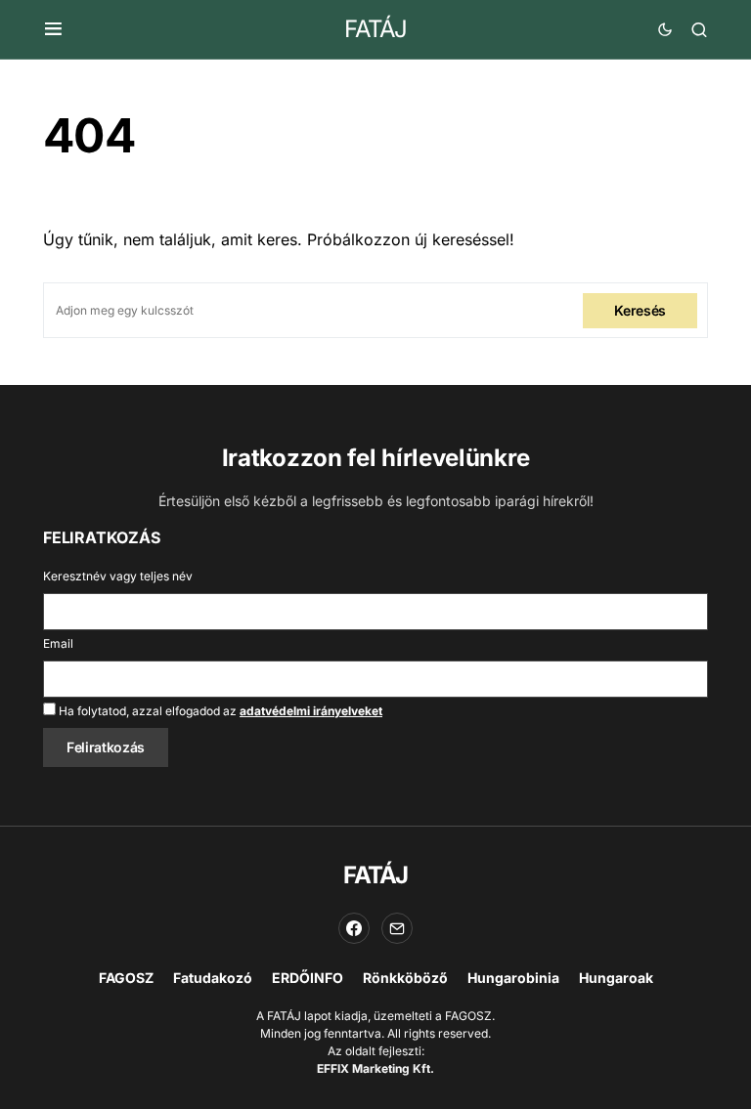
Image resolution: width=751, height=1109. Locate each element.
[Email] (397, 928)
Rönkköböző (405, 977)
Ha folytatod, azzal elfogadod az (219, 711)
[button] (53, 29)
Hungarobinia (513, 977)
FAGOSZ (126, 977)
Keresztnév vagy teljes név (118, 576)
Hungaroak (616, 977)
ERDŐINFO (307, 977)
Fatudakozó (212, 977)
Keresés (640, 310)
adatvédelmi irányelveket (311, 711)
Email (58, 643)
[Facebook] (354, 928)
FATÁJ (375, 29)
